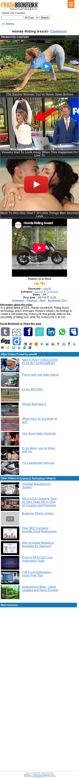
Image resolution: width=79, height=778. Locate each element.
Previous (31, 300)
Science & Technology (46, 291)
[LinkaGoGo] (2, 348)
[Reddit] (16, 335)
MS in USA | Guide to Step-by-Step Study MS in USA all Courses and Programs (39, 502)
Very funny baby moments (39, 433)
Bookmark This (57, 300)
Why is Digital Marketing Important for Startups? (38, 544)
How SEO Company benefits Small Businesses (39, 530)
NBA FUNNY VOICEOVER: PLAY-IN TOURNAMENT (40, 361)
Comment (58, 31)
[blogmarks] (58, 344)
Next (43, 300)
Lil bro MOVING (32, 389)
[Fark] (69, 344)
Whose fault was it (34, 404)
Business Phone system (37, 513)
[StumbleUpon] (24, 348)
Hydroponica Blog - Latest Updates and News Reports (40, 588)
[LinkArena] (74, 344)
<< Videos (8, 23)
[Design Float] (63, 344)
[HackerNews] (36, 344)
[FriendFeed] (47, 344)
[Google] (25, 344)
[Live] (30, 344)
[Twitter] (39, 335)
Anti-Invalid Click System (46, 774)
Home (36, 774)
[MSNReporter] (41, 344)
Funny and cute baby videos (40, 374)
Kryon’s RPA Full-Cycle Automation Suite (37, 559)
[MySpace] (73, 335)
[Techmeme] (30, 348)
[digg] (5, 344)
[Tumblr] (5, 335)
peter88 (47, 288)
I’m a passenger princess (38, 462)
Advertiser (27, 774)
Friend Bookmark (38, 776)
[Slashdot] (19, 348)
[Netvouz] (13, 348)
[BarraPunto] (52, 344)
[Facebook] (28, 335)
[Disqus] (39, 637)
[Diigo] (16, 344)
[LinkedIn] (51, 335)
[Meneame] (8, 348)
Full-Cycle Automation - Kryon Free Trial (37, 574)
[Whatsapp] (62, 335)
